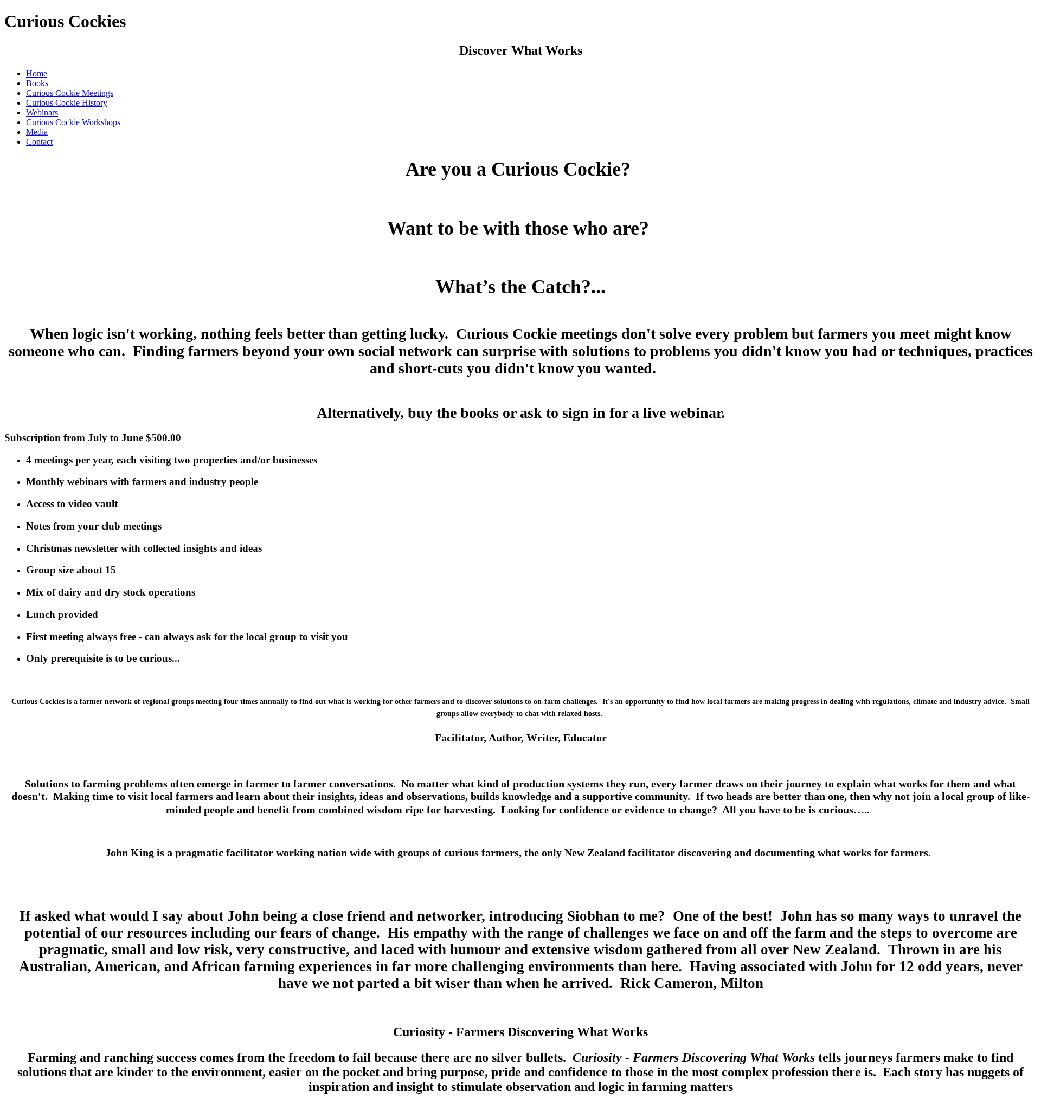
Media (37, 132)
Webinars (42, 112)
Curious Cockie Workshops (73, 122)
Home (36, 73)
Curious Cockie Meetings (69, 93)
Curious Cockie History (66, 102)
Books (37, 83)
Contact (39, 141)
